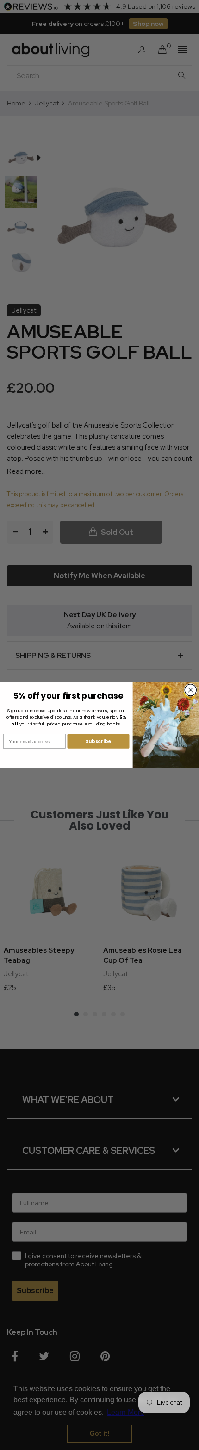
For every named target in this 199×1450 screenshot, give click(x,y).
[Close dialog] (190, 690)
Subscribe (98, 741)
